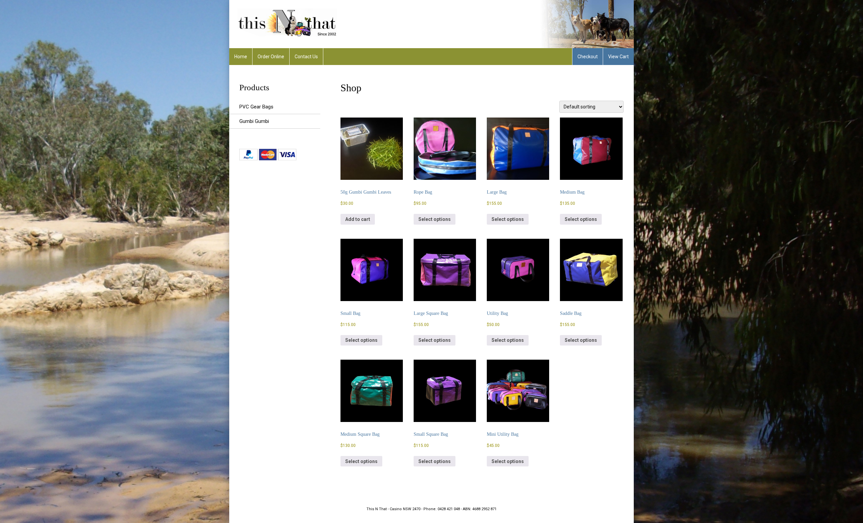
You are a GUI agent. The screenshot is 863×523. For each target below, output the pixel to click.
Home (240, 56)
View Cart (618, 56)
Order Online (271, 56)
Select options (434, 219)
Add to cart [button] (357, 219)
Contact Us (306, 56)
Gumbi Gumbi (254, 121)
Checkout (587, 56)
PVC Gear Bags (256, 107)
